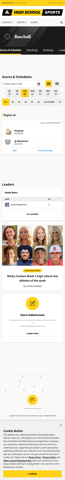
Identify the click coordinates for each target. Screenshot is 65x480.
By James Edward (32, 286)
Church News (21, 3)
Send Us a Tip (33, 390)
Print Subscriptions (55, 3)
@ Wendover (21, 141)
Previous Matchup (45, 150)
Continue (32, 473)
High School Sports (32, 271)
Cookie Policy (50, 377)
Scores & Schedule (10, 50)
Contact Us (26, 386)
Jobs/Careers (14, 390)
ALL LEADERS (32, 214)
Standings (32, 50)
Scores (34, 22)
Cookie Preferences (33, 381)
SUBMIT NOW (32, 333)
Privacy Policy (31, 377)
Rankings (48, 50)
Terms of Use (13, 377)
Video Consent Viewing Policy (17, 460)
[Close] (61, 425)
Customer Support (46, 386)
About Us (12, 386)
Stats (15, 150)
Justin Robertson (18, 204)
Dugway (19, 130)
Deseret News (7, 3)
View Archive (51, 390)
